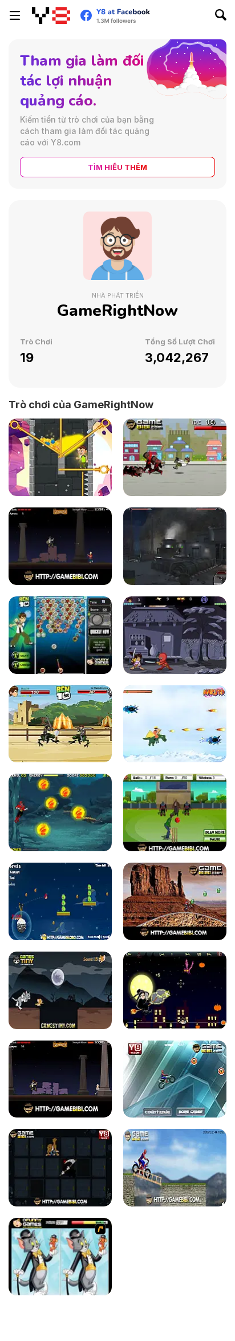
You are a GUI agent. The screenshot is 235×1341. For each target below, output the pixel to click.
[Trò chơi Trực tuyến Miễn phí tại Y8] (51, 15)
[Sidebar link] (14, 15)
